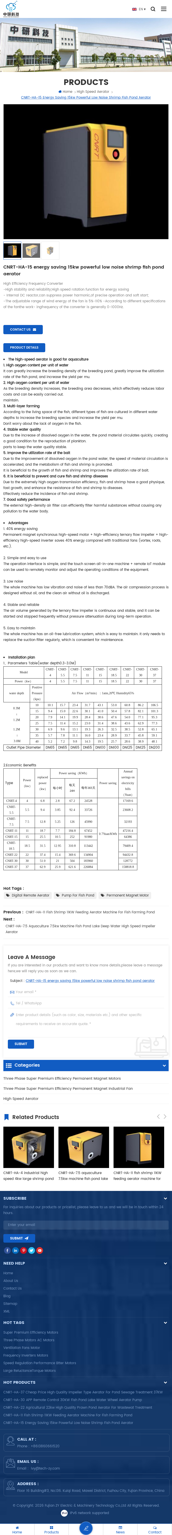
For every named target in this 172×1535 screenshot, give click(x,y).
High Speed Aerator (21, 1099)
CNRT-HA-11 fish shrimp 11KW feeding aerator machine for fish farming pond (90, 912)
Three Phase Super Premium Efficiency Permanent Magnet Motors (62, 1078)
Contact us (20, 329)
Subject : (82, 981)
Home (67, 92)
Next (165, 1116)
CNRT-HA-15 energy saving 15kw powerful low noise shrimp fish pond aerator (90, 981)
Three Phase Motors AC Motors (28, 1340)
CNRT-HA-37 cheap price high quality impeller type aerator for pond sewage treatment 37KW (83, 1392)
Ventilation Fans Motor (21, 1348)
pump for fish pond (78, 895)
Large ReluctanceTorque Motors (29, 1371)
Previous (158, 1116)
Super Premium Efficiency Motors (30, 1332)
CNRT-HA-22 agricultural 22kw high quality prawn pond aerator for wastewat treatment (77, 1407)
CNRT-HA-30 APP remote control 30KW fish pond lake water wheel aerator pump (72, 1400)
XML (6, 1311)
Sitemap (10, 1304)
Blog (7, 1296)
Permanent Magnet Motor (128, 895)
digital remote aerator (30, 895)
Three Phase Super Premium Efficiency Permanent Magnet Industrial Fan (68, 1089)
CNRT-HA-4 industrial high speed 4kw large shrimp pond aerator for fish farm (28, 1176)
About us (10, 1281)
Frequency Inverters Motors (25, 1355)
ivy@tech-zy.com (45, 1468)
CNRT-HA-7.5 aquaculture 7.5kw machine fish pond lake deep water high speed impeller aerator (80, 929)
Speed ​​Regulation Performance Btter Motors (39, 1363)
